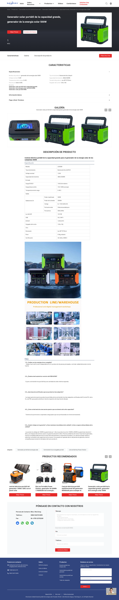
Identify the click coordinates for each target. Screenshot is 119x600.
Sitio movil (57, 594)
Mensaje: (58, 511)
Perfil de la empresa (43, 565)
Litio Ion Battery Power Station (77, 450)
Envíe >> (85, 586)
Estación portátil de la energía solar (65, 566)
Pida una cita (105, 55)
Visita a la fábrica (43, 568)
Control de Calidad (43, 571)
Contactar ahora (63, 550)
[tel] (37, 523)
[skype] (32, 523)
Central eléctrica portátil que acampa (66, 576)
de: (57, 531)
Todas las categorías (65, 580)
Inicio (8, 9)
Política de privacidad (69, 594)
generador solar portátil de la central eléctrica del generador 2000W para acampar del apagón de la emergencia (19, 490)
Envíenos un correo (30, 32)
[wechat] (27, 523)
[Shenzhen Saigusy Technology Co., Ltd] (12, 3)
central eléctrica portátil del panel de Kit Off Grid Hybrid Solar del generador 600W (45, 488)
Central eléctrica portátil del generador (30, 9)
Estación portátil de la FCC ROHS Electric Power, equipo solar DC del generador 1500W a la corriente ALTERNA (98, 490)
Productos (15, 9)
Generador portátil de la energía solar (28, 450)
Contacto (41, 575)
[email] (17, 523)
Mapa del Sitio (48, 594)
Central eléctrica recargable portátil (54, 450)
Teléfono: (59, 540)
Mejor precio (14, 32)
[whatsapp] (22, 523)
